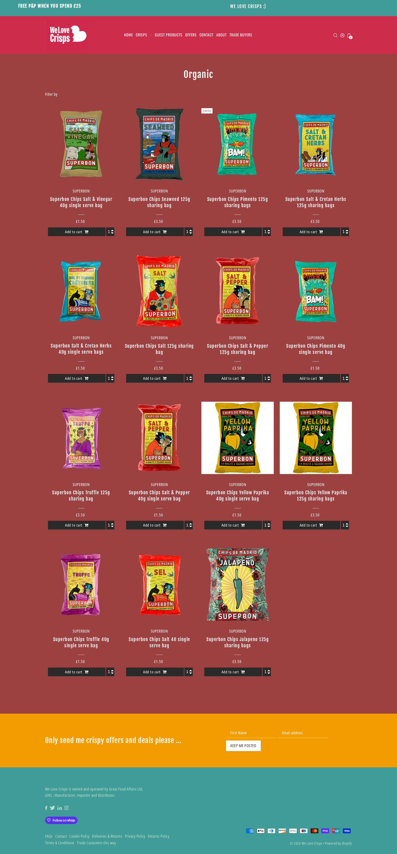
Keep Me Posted (243, 745)
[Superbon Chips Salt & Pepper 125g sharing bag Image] (237, 291)
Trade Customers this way (96, 843)
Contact (61, 836)
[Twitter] (52, 807)
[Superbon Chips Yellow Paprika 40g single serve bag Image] (237, 438)
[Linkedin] (59, 807)
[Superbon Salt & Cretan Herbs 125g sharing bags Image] (316, 144)
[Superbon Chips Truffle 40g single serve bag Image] (81, 584)
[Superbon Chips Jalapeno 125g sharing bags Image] (237, 584)
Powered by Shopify (338, 843)
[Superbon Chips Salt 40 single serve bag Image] (159, 584)
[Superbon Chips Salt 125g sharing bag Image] (159, 291)
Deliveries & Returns (107, 836)
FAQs (49, 836)
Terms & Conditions (59, 843)
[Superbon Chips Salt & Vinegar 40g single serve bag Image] (81, 144)
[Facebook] (46, 807)
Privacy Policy (135, 836)
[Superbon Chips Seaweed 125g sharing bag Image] (159, 144)
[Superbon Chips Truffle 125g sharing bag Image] (81, 438)
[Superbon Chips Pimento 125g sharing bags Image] (237, 144)
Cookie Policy (79, 836)
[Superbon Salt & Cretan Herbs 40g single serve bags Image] (81, 291)
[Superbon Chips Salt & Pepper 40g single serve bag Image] (159, 438)
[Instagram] (67, 807)
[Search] (335, 35)
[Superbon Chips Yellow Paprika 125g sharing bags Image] (316, 438)
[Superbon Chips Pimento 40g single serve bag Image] (316, 291)
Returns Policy (158, 836)
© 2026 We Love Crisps (306, 843)
